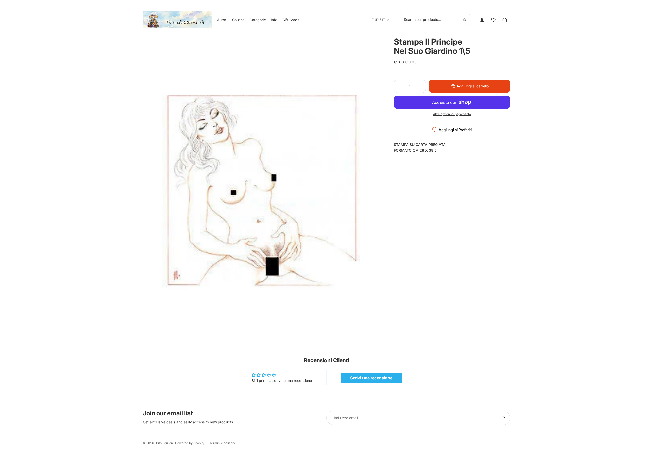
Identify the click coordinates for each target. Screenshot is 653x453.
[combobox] (435, 19)
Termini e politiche (222, 443)
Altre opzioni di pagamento (452, 114)
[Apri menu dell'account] (482, 19)
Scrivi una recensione (371, 377)
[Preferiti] (493, 19)
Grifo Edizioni (164, 443)
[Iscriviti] (503, 418)
